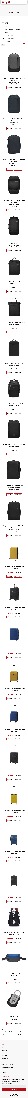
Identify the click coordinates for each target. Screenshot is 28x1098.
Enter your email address (8, 1083)
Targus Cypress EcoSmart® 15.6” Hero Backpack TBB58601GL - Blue (14, 121)
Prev (10, 1031)
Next (13, 1035)
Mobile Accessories (8, 38)
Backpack (5, 26)
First (4, 1031)
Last (19, 1035)
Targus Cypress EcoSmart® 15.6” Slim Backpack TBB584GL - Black (14, 528)
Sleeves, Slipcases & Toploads (11, 29)
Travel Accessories (8, 35)
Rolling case (6, 41)
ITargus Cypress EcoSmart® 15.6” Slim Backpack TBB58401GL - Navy (14, 161)
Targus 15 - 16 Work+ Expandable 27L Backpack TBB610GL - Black (14, 243)
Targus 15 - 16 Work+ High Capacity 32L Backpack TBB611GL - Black (14, 202)
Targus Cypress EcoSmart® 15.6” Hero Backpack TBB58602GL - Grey (14, 80)
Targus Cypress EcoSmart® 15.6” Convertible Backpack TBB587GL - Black (14, 487)
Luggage (5, 32)
